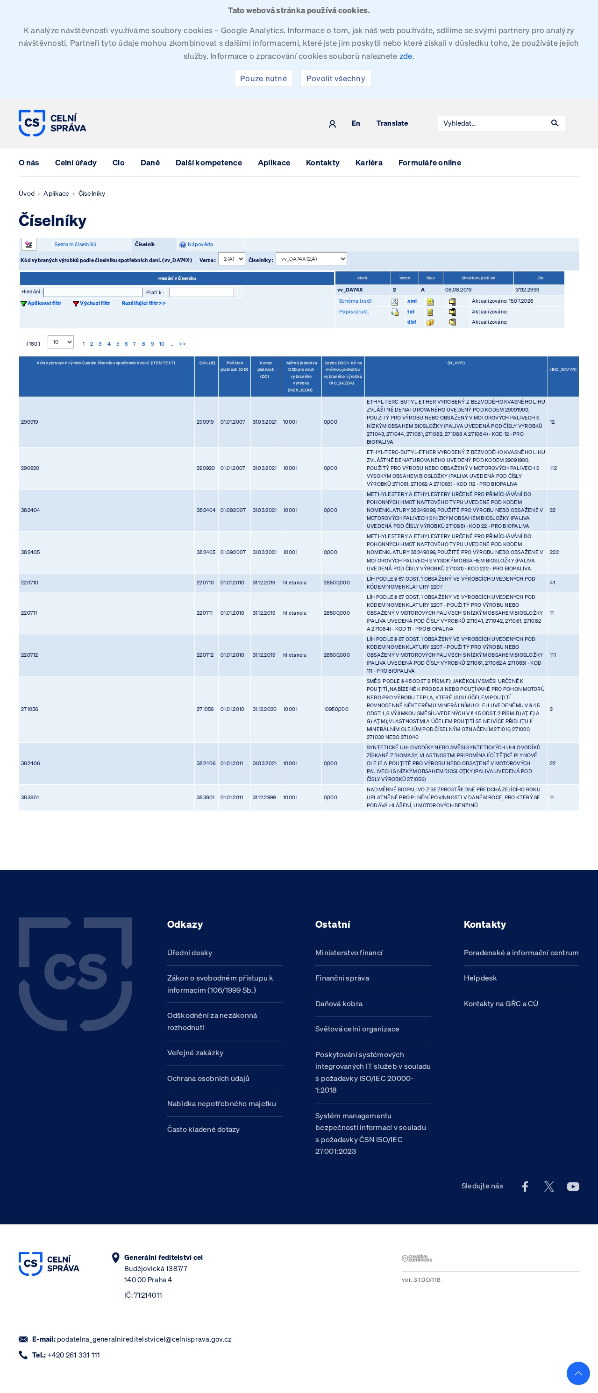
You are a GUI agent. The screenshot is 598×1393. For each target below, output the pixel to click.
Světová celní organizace (357, 1028)
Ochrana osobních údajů (208, 1078)
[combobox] (491, 123)
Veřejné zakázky (195, 1052)
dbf (411, 322)
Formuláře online (430, 162)
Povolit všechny (335, 78)
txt (410, 311)
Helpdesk (481, 978)
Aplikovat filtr (45, 303)
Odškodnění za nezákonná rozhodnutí (212, 1021)
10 (162, 344)
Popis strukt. (354, 311)
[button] (555, 123)
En (356, 123)
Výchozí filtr (95, 303)
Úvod (27, 193)
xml (412, 301)
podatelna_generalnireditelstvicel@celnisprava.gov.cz (144, 1339)
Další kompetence (209, 162)
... (172, 344)
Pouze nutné (263, 78)
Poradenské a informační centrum (521, 952)
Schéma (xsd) (355, 301)
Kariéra (369, 162)
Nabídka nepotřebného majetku (222, 1103)
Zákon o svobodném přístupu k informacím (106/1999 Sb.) (220, 984)
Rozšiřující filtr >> (144, 303)
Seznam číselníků (75, 244)
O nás (29, 162)
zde (406, 55)
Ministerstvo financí (349, 952)
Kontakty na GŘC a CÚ (501, 1003)
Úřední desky (190, 952)
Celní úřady (76, 162)
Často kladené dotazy (203, 1129)
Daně (150, 162)
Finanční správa (342, 978)
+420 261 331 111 (74, 1354)
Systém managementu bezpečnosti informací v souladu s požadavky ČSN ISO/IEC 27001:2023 (370, 1133)
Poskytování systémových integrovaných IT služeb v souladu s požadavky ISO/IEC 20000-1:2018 (373, 1072)
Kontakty (323, 162)
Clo (119, 162)
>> (182, 344)
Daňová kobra (339, 1003)
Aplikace (274, 162)
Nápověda (200, 244)
